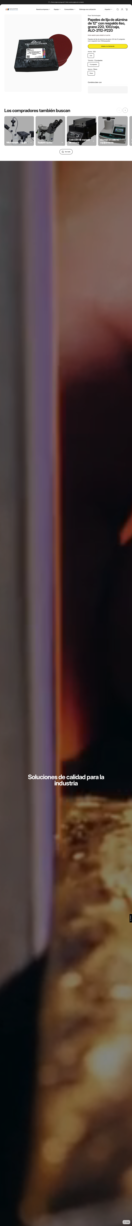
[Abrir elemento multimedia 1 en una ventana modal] (43, 53)
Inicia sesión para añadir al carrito (99, 35)
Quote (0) (131, 918)
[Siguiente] (125, 110)
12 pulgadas (93, 64)
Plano (91, 73)
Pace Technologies (94, 15)
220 (91, 55)
